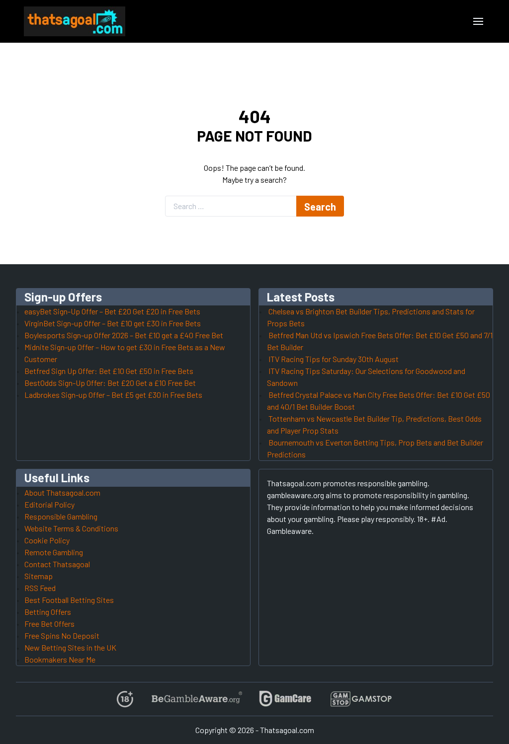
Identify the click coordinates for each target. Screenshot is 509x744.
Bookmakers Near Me (59, 659)
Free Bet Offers (49, 623)
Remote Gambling (53, 552)
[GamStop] (361, 699)
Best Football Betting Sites (69, 599)
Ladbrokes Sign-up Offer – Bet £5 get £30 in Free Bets (113, 394)
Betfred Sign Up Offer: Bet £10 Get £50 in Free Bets (108, 370)
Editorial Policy (49, 504)
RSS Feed (40, 588)
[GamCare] (285, 699)
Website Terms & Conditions (71, 528)
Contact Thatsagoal (57, 564)
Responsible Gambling (60, 516)
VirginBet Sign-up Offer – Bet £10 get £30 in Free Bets (112, 323)
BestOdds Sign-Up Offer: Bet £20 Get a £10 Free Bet (110, 382)
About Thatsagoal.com (62, 492)
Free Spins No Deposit (61, 635)
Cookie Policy (47, 540)
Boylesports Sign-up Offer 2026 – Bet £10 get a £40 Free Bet (123, 335)
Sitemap (38, 576)
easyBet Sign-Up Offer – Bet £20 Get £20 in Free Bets (112, 311)
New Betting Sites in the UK (70, 647)
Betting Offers (47, 611)
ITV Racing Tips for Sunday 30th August (333, 359)
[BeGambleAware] (196, 699)
